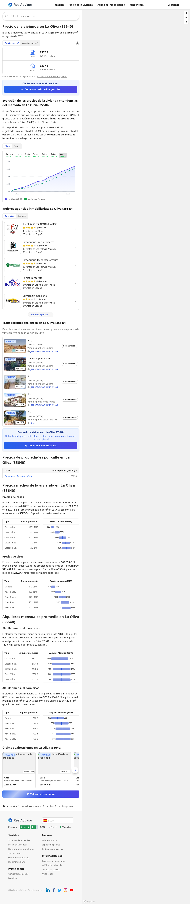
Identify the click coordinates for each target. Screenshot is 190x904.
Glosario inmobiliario (18, 857)
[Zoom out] (186, 17)
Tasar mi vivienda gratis (42, 445)
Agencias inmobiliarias (111, 4)
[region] (136, 456)
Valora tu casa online (42, 794)
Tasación (58, 4)
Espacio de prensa (51, 844)
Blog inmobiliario (16, 861)
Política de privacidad (52, 865)
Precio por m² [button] (12, 43)
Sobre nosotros (49, 840)
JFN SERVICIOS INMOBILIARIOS (46, 351)
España (13, 806)
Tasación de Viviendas (19, 840)
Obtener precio (69, 346)
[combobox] (40, 16)
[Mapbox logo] (89, 901)
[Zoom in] (186, 13)
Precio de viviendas (17, 844)
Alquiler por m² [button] (30, 43)
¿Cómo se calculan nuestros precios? (52, 76)
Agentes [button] (22, 216)
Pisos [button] (7, 146)
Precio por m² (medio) (63, 470)
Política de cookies (51, 869)
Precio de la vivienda (81, 4)
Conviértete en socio (18, 873)
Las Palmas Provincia (31, 806)
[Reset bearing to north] (186, 22)
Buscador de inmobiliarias (21, 849)
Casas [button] (16, 146)
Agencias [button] (9, 216)
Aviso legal (47, 873)
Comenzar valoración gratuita (43, 89)
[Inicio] (3, 806)
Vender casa (136, 4)
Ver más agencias (41, 314)
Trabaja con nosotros (52, 849)
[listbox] (40, 770)
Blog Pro (12, 878)
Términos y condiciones (53, 861)
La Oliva (50, 806)
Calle (7, 470)
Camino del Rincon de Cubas (19, 476)
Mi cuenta (173, 4)
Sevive (34, 423)
